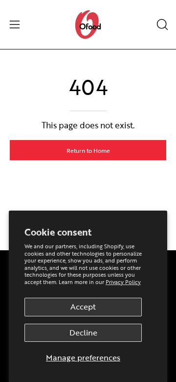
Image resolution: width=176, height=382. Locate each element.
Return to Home (88, 150)
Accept (83, 306)
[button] (161, 24)
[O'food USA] (88, 24)
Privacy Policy (123, 282)
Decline (83, 332)
